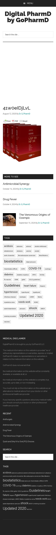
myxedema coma (9, 302)
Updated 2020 (31, 315)
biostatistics (13, 261)
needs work (24, 302)
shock (33, 308)
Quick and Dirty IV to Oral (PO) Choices (18, 441)
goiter (23, 279)
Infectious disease (10, 297)
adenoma (19, 246)
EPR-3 (34, 275)
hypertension (11, 292)
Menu (30, 3)
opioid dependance (10, 309)
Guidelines (12, 285)
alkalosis (20, 251)
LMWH (32, 297)
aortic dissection (9, 255)
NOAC (36, 302)
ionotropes (23, 297)
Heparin (42, 286)
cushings (48, 269)
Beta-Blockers (43, 255)
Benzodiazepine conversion (26, 255)
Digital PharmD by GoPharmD (28, 17)
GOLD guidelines (34, 279)
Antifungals (7, 419)
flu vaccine (7, 279)
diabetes (8, 274)
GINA (16, 279)
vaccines (7, 322)
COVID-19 (35, 268)
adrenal (28, 246)
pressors (22, 309)
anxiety (37, 251)
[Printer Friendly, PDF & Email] (15, 121)
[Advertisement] (28, 71)
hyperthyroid (25, 292)
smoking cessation (10, 316)
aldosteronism (8, 251)
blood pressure (31, 262)
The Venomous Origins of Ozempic (17, 436)
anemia (28, 251)
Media (40, 297)
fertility (42, 275)
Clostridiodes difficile (10, 269)
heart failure (30, 285)
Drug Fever (10, 199)
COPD (23, 269)
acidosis (8, 246)
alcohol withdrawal (40, 246)
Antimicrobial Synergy (16, 183)
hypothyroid (36, 292)
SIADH (43, 309)
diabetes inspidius (23, 275)
